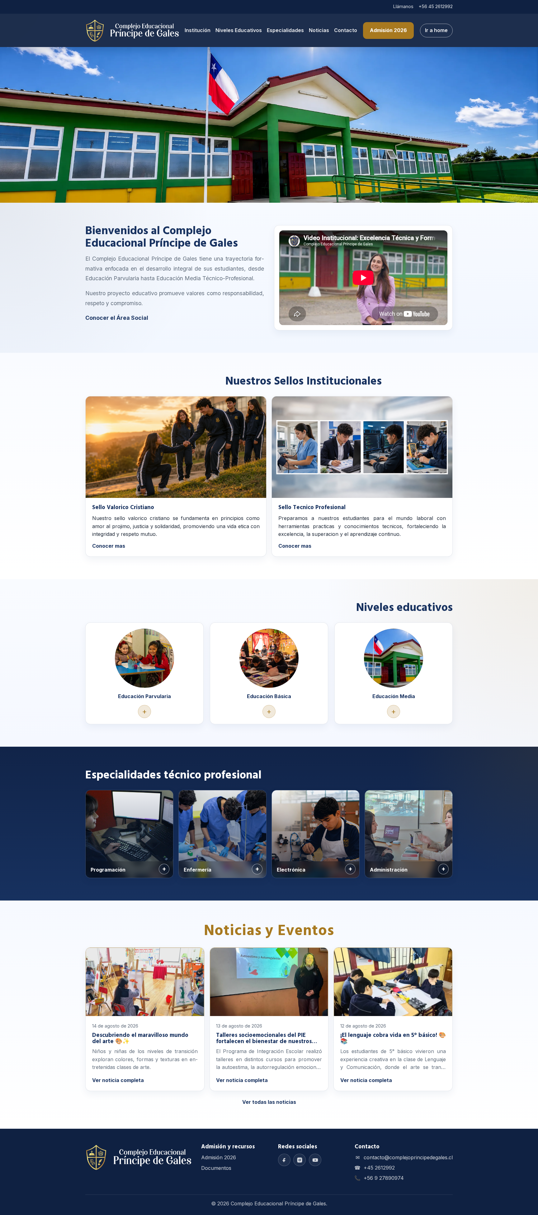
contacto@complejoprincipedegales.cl (408, 1157)
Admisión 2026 (388, 30)
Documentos (216, 1168)
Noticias (319, 30)
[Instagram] (299, 1160)
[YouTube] (315, 1160)
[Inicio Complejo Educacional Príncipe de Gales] (132, 31)
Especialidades (285, 30)
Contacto (345, 30)
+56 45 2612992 (435, 6)
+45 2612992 (379, 1168)
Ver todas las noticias (269, 1102)
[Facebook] (284, 1160)
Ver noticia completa (118, 1080)
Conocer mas (108, 546)
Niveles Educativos (238, 30)
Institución (197, 30)
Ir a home (436, 30)
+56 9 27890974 (384, 1178)
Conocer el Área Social (116, 317)
